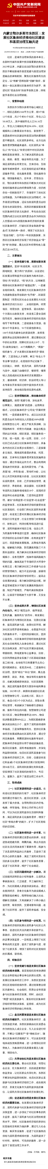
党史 (20, 23)
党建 (27, 20)
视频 (34, 23)
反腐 (13, 23)
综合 (27, 23)
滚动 (42, 20)
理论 (20, 20)
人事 (13, 20)
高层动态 (6, 20)
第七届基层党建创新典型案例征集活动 (20, 1162)
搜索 (42, 23)
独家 (34, 20)
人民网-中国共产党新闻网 (34, 52)
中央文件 (6, 23)
